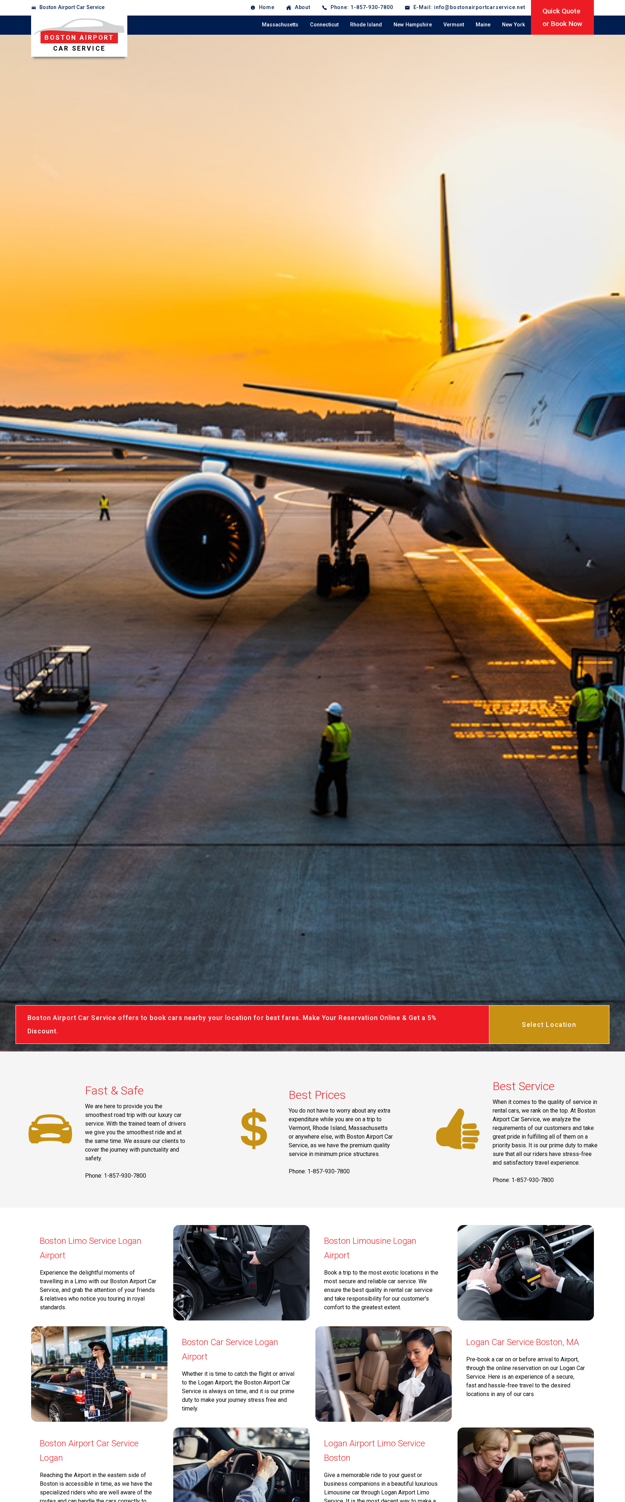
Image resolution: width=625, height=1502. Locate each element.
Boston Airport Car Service (72, 7)
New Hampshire (413, 25)
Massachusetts (280, 25)
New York (513, 25)
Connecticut (324, 25)
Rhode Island (366, 25)
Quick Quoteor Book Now (562, 17)
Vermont (453, 25)
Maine (483, 25)
